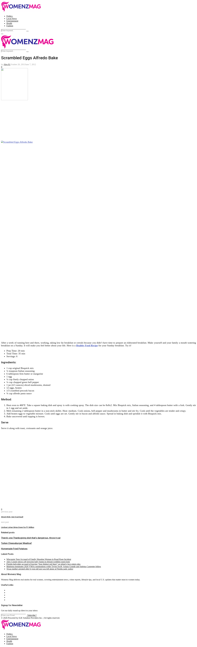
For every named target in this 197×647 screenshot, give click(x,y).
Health (9, 23)
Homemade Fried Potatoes (14, 548)
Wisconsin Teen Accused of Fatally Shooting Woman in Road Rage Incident (38, 559)
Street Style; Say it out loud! (12, 517)
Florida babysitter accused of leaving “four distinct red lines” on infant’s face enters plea (43, 564)
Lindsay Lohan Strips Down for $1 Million (17, 527)
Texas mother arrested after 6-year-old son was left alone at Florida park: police (39, 569)
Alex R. (7, 64)
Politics (9, 16)
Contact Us (11, 592)
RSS (8, 600)
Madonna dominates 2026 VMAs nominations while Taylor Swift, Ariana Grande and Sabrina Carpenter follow (53, 566)
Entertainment (12, 21)
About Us (10, 590)
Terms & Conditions (15, 597)
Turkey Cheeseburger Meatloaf (16, 543)
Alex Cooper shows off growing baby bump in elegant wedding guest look (38, 562)
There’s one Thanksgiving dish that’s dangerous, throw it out (30, 538)
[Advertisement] (81, 119)
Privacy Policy (12, 595)
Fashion (9, 26)
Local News (11, 18)
